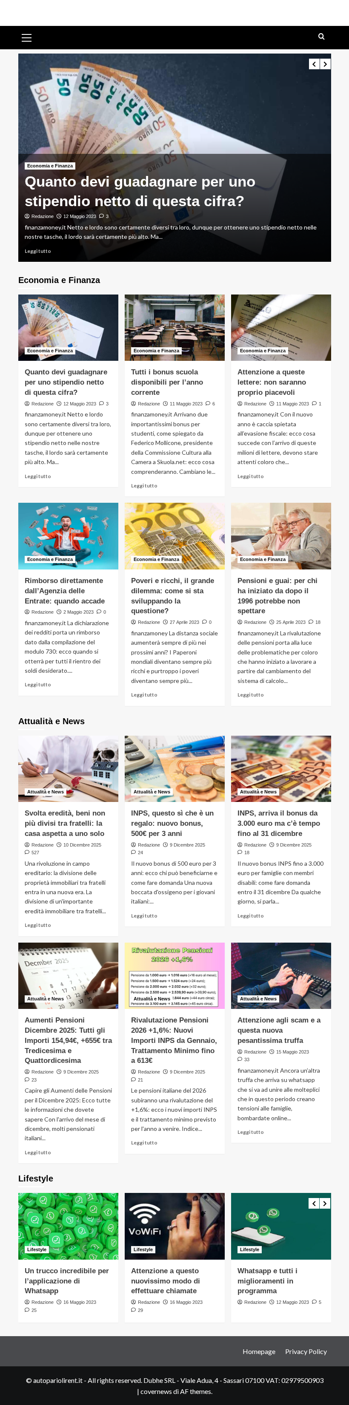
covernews (156, 1391)
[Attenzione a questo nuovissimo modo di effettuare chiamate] (175, 1226)
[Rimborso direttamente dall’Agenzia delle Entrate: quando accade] (68, 536)
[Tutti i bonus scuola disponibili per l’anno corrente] (175, 328)
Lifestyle (36, 1249)
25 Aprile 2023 (291, 622)
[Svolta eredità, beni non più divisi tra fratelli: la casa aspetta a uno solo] (68, 769)
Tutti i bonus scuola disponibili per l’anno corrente (167, 382)
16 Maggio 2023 (79, 1302)
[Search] (321, 36)
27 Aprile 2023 (184, 622)
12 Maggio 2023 (79, 216)
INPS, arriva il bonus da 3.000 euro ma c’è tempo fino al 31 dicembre (278, 823)
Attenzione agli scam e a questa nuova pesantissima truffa (278, 1030)
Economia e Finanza (50, 165)
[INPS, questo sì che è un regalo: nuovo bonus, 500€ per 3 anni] (175, 769)
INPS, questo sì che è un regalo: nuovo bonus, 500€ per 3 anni (172, 823)
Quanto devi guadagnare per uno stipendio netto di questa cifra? (66, 382)
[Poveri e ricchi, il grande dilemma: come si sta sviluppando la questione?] (175, 536)
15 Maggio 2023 (292, 1051)
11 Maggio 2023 (186, 403)
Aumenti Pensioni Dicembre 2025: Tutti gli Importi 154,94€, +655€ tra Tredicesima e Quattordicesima (68, 1040)
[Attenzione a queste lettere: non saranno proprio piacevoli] (281, 328)
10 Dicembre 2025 (82, 844)
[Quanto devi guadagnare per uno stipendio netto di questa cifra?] (68, 328)
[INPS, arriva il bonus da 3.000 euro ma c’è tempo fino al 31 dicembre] (281, 769)
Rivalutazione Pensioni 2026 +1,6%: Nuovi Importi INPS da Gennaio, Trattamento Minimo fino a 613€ (174, 1040)
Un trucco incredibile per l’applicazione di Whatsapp (67, 1281)
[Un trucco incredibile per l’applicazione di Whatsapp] (68, 1226)
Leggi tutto (38, 251)
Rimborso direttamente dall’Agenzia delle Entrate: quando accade (65, 591)
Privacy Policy (306, 1351)
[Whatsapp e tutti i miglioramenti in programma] (281, 1226)
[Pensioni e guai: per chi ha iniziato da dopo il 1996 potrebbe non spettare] (281, 536)
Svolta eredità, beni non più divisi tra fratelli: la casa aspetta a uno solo (65, 823)
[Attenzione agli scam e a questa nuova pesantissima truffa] (281, 976)
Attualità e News (45, 791)
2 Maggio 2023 (78, 612)
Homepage (259, 1351)
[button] (26, 36)
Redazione (42, 216)
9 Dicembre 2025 (187, 844)
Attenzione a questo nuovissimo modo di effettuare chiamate (165, 1281)
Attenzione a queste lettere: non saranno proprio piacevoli (271, 382)
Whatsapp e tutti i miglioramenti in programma (267, 1281)
